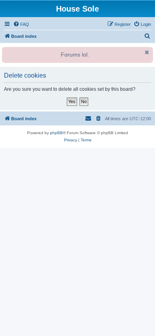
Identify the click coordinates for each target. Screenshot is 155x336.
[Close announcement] (146, 52)
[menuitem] (21, 24)
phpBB (56, 133)
